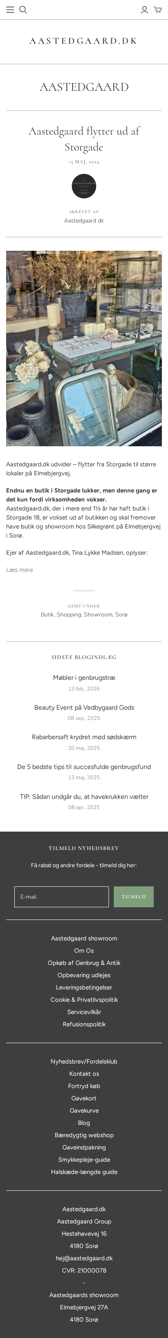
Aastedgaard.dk (83, 41)
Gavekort (84, 1098)
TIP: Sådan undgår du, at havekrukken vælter (84, 797)
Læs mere (19, 569)
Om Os (84, 950)
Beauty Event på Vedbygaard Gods (84, 707)
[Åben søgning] (23, 10)
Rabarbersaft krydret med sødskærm (84, 737)
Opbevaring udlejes (84, 975)
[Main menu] (10, 10)
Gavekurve (84, 1110)
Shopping (69, 614)
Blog (84, 1123)
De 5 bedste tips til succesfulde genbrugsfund (84, 767)
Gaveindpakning (84, 1147)
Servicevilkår (84, 1012)
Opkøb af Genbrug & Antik (84, 963)
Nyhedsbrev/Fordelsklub (84, 1061)
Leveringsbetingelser (84, 987)
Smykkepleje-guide (84, 1159)
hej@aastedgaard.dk (84, 1258)
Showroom (98, 614)
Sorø (121, 614)
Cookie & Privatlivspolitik (84, 999)
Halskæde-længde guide (84, 1172)
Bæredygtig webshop (84, 1135)
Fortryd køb (84, 1086)
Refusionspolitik (84, 1024)
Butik (47, 614)
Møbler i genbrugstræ (84, 677)
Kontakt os (84, 1073)
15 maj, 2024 (84, 161)
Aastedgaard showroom (84, 938)
